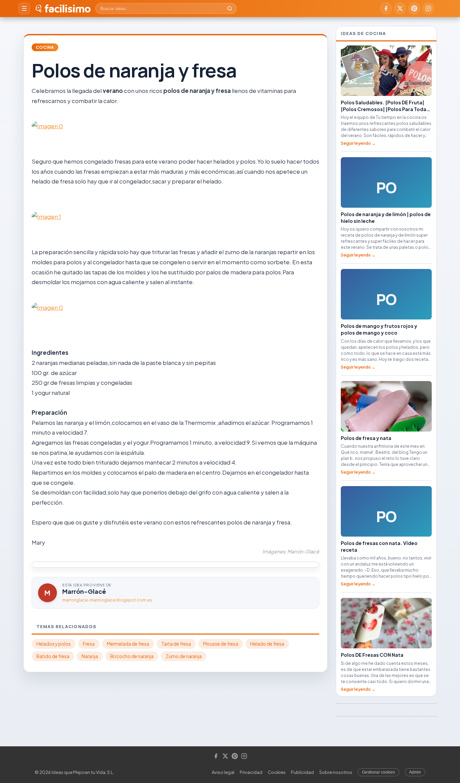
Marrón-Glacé (84, 591)
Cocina (45, 47)
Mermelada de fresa (128, 644)
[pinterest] (414, 8)
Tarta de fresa (176, 644)
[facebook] (386, 8)
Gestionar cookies (378, 772)
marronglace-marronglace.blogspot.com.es (107, 600)
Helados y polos (53, 644)
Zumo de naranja (184, 656)
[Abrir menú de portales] (24, 8)
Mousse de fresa (220, 644)
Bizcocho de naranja (132, 656)
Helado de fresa (267, 644)
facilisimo (67, 8)
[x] (400, 8)
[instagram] (428, 8)
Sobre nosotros (335, 772)
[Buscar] (229, 8)
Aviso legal (223, 772)
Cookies (277, 772)
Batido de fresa (52, 656)
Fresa (89, 644)
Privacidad (251, 772)
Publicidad (302, 772)
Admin (415, 772)
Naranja (89, 656)
